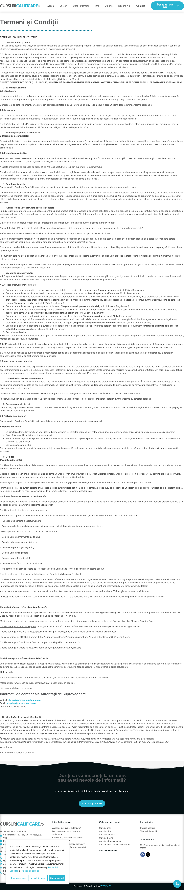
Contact (140, 5)
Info (97, 5)
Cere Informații (81, 5)
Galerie (109, 5)
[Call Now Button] (177, 884)
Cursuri (63, 5)
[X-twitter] (148, 854)
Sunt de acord (57, 878)
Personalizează (18, 878)
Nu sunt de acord (38, 878)
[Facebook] (142, 854)
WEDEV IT (105, 886)
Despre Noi (124, 5)
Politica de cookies (30, 871)
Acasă (50, 5)
